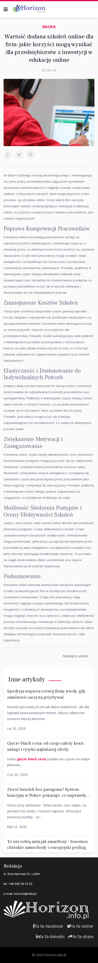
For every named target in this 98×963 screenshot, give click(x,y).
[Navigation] (6, 9)
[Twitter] (19, 155)
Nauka (49, 27)
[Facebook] (8, 155)
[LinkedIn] (30, 155)
